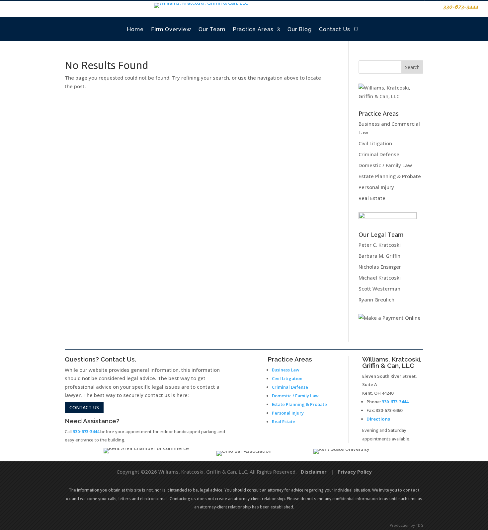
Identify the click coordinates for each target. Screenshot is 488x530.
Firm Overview (171, 29)
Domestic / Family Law (385, 165)
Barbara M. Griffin (379, 255)
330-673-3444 (86, 431)
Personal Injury (376, 187)
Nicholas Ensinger (380, 266)
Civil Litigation (375, 143)
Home (135, 29)
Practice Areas (253, 29)
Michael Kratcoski (380, 277)
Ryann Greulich (376, 299)
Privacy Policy (355, 471)
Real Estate (372, 198)
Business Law (285, 370)
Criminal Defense (379, 154)
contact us (84, 407)
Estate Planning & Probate (390, 176)
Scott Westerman (379, 288)
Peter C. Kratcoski (380, 244)
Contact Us (334, 29)
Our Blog (299, 29)
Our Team (212, 29)
